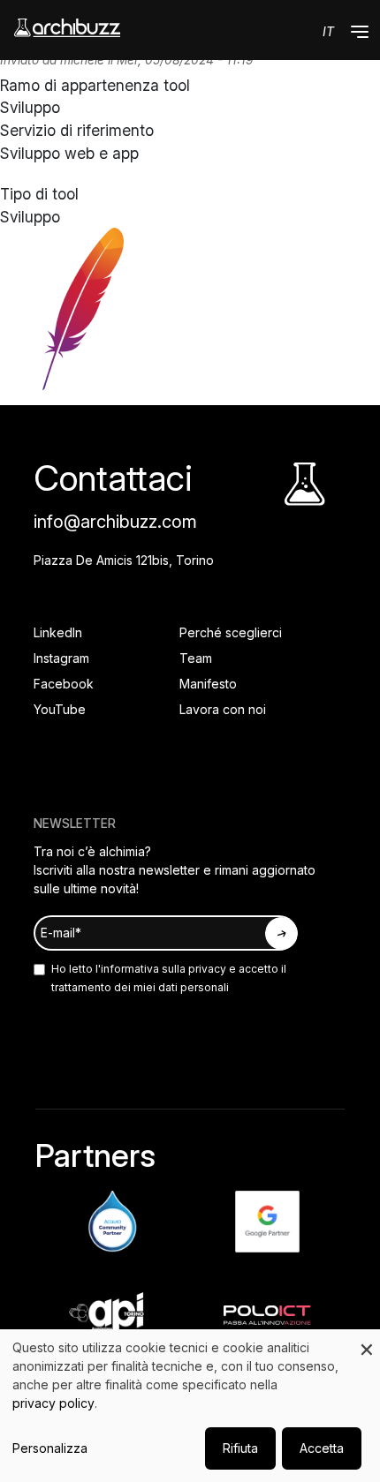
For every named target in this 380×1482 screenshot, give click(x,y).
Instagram (61, 658)
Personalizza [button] (49, 1448)
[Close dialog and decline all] (366, 1340)
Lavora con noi (222, 709)
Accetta (322, 1448)
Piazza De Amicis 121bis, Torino (124, 560)
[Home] (67, 27)
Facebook (64, 683)
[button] (360, 32)
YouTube (60, 709)
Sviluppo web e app (69, 153)
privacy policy (53, 1403)
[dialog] (190, 1405)
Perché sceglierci (230, 632)
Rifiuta (240, 1448)
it (328, 31)
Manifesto (208, 683)
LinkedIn (58, 632)
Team (195, 658)
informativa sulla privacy (163, 968)
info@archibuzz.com (115, 521)
